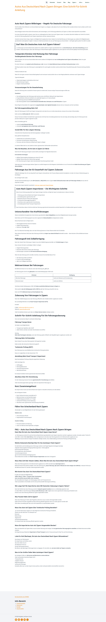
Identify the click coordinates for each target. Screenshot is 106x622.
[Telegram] (27, 620)
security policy (20, 608)
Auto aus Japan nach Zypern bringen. (44, 185)
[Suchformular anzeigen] (46, 2)
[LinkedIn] (24, 620)
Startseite (52, 2)
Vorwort (59, 2)
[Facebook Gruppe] (19, 620)
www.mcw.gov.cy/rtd (25, 309)
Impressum (19, 605)
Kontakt (18, 607)
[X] (22, 620)
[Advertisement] (53, 577)
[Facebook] (16, 620)
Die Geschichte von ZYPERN (22, 596)
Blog (69, 2)
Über (64, 2)
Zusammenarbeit (21, 603)
